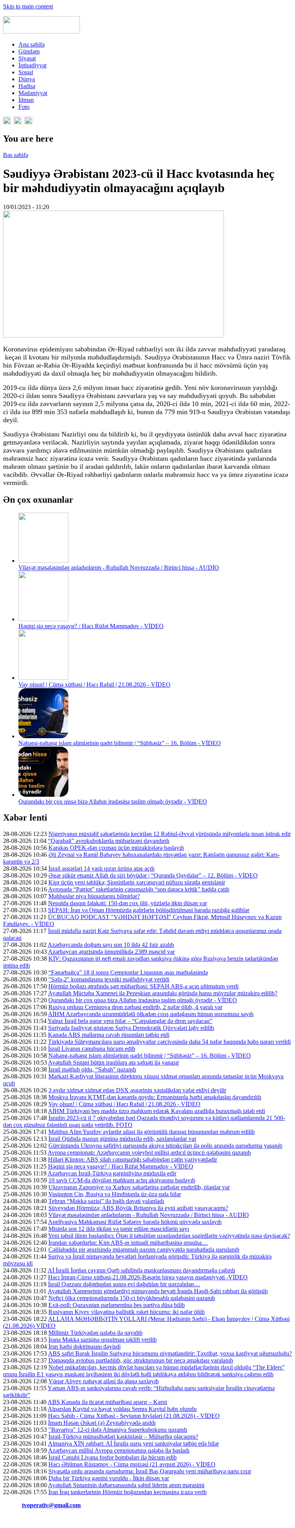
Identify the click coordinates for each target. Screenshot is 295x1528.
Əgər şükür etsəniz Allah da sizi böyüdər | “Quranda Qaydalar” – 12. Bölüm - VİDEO (153, 875)
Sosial (25, 72)
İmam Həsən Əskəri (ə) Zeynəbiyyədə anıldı (102, 1422)
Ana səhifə (31, 44)
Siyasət (27, 58)
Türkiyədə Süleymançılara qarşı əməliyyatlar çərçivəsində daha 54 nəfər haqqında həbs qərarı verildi (169, 1041)
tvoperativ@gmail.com (51, 1505)
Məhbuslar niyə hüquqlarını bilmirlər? (94, 896)
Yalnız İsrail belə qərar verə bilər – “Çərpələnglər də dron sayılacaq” (130, 1021)
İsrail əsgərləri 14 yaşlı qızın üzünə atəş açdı (101, 868)
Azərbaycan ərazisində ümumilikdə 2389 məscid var (111, 951)
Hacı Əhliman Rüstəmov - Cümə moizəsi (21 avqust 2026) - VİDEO (131, 1464)
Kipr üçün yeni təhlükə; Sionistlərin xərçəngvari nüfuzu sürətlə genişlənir (136, 882)
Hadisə (26, 86)
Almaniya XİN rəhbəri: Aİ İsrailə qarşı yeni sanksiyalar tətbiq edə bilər (133, 1443)
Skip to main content (28, 6)
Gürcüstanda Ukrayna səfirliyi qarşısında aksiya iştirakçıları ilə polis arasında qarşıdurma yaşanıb (165, 1145)
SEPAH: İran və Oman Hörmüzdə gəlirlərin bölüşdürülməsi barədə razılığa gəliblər (148, 910)
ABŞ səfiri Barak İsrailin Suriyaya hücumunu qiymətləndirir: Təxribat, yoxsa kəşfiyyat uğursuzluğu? (170, 1353)
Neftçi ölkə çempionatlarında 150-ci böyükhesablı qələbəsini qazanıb (131, 1298)
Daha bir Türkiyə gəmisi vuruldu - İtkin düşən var (108, 1478)
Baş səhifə (15, 155)
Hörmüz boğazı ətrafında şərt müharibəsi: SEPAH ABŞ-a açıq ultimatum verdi (143, 986)
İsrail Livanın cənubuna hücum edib (91, 1048)
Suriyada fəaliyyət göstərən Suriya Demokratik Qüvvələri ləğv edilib (131, 1028)
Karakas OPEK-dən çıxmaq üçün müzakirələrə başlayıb (116, 847)
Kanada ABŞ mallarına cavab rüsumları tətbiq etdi (108, 1034)
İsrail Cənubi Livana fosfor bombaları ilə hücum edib (112, 1457)
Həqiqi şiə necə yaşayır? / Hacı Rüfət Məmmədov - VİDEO (91, 626)
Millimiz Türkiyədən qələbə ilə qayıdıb (95, 1332)
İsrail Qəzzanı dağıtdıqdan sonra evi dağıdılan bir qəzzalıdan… (124, 1284)
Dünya (26, 79)
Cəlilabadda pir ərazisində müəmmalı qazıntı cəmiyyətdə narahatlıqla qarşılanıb (143, 1249)
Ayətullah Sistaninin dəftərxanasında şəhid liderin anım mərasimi (126, 1485)
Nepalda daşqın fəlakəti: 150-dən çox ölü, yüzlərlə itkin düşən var (127, 903)
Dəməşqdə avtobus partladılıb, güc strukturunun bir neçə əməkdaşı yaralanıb (140, 1360)
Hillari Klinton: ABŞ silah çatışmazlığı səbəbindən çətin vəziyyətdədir (132, 1159)
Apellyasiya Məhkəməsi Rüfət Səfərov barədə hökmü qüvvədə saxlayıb (135, 1222)
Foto (24, 107)
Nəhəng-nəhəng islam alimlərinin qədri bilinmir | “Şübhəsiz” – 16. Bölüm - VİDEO (119, 743)
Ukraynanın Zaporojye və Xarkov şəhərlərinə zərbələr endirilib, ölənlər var (139, 1187)
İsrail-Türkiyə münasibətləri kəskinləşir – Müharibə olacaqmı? (123, 1436)
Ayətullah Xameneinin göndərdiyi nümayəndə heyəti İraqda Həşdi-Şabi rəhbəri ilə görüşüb (158, 1291)
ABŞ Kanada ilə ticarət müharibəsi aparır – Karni (107, 1402)
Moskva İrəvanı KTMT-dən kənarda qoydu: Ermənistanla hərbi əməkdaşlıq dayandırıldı (154, 1097)
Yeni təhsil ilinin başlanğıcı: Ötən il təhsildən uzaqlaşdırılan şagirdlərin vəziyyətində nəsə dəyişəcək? (169, 1235)
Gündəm (29, 51)
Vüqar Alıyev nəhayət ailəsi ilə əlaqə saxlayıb (103, 1381)
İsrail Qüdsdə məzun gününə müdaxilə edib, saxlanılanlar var (122, 1138)
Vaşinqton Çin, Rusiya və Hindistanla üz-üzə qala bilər (114, 1194)
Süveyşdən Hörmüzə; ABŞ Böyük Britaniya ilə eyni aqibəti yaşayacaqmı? (138, 1208)
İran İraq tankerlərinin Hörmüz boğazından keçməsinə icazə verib (127, 1492)
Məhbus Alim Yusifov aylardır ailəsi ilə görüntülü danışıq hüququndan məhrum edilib (151, 1131)
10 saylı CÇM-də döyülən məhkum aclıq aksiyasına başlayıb (121, 1180)
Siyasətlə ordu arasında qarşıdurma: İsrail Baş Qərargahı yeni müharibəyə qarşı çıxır (149, 1471)
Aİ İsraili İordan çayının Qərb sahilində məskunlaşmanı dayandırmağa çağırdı (141, 1270)
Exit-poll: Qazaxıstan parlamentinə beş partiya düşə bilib (116, 1305)
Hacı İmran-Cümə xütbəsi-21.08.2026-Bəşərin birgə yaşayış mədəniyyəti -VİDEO (148, 1277)
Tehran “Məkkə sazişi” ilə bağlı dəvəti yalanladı (106, 1201)
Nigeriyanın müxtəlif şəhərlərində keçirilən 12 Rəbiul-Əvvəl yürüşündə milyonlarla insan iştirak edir (169, 834)
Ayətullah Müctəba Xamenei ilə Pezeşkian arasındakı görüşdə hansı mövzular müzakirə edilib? (162, 993)
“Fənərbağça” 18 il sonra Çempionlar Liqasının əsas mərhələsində (128, 972)
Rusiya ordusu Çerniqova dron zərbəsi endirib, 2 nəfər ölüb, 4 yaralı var (135, 1007)
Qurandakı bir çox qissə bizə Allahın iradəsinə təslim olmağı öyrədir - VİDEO (112, 801)
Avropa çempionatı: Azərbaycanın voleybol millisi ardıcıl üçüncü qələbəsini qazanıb (149, 1152)
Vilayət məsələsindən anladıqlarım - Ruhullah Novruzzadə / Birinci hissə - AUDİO (118, 567)
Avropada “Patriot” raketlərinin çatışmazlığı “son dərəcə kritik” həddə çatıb (138, 889)
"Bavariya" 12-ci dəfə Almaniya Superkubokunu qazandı (117, 1429)
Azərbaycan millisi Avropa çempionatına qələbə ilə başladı (118, 1450)
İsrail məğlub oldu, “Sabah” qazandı (92, 1069)
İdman (26, 100)
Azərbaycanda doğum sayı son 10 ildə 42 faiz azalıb (111, 944)
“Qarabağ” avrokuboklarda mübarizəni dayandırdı (108, 841)
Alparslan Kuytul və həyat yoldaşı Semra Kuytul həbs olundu (122, 1409)
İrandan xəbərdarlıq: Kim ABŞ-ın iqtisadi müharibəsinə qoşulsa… (128, 1242)
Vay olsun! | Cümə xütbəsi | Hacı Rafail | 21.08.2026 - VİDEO (94, 684)
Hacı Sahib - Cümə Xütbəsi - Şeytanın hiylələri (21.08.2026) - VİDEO (134, 1416)
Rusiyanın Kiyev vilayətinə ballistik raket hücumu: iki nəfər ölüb (126, 1312)
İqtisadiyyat (32, 65)
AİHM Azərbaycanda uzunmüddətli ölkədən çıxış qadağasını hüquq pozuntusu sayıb (151, 1014)
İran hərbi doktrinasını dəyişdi (84, 1346)
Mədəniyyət (32, 93)
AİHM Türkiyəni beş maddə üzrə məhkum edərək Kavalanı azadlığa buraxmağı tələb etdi (156, 1111)
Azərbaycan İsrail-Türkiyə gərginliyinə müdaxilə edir (112, 1173)
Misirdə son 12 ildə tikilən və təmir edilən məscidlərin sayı (118, 1228)
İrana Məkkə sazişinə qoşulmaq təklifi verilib (102, 1339)
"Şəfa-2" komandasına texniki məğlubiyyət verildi (108, 979)
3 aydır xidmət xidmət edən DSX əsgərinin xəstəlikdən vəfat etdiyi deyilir (137, 1090)
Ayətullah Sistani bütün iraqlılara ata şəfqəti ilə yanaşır (113, 1062)
